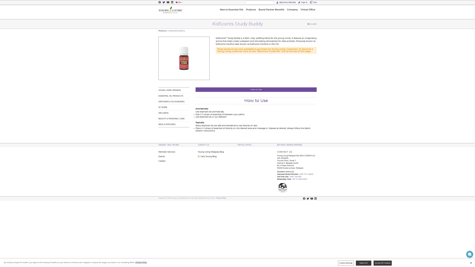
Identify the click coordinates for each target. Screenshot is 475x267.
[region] (237, 263)
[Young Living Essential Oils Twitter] (164, 2)
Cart (314, 2)
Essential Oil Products (170, 96)
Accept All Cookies (382, 263)
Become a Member (287, 2)
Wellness (163, 113)
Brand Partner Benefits (271, 10)
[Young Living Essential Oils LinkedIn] (172, 2)
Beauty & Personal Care (171, 119)
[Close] (471, 263)
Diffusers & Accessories (171, 102)
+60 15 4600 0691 (300, 179)
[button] (469, 254)
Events (161, 156)
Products (251, 10)
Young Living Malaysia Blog (211, 152)
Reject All (364, 263)
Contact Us (203, 145)
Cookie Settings (345, 263)
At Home (162, 107)
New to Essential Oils (231, 10)
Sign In (304, 2)
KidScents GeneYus (176, 31)
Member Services (166, 152)
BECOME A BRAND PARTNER (289, 145)
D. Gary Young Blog (207, 156)
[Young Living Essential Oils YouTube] (168, 2)
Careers (162, 161)
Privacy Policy (221, 198)
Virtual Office (308, 10)
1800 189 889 (295, 177)
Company (292, 10)
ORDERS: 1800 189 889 (168, 145)
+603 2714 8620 (306, 174)
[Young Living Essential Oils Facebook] (159, 2)
